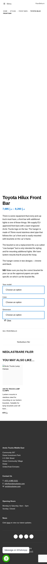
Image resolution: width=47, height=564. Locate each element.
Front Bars (23, 11)
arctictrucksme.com (13, 486)
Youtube (31, 537)
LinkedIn (26, 537)
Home (5, 11)
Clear (9, 320)
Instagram (21, 537)
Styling (13, 11)
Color (5, 297)
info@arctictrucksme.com (15, 484)
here (8, 523)
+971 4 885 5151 (11, 481)
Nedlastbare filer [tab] (23, 342)
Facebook (16, 537)
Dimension (7, 310)
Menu (9, 4)
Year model (7, 284)
